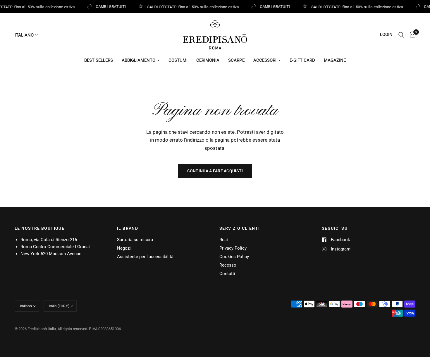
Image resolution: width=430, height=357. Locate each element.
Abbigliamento (138, 60)
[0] (411, 35)
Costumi (178, 60)
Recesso (227, 265)
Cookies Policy (234, 256)
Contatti (227, 273)
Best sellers (98, 60)
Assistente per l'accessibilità (145, 256)
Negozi (124, 248)
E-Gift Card (302, 60)
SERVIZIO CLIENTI (239, 228)
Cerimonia (207, 60)
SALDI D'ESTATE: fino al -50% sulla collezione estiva (192, 7)
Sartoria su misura (135, 239)
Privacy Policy (233, 248)
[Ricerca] (401, 35)
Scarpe (236, 60)
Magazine (335, 60)
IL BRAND (127, 228)
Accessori (264, 60)
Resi (223, 239)
